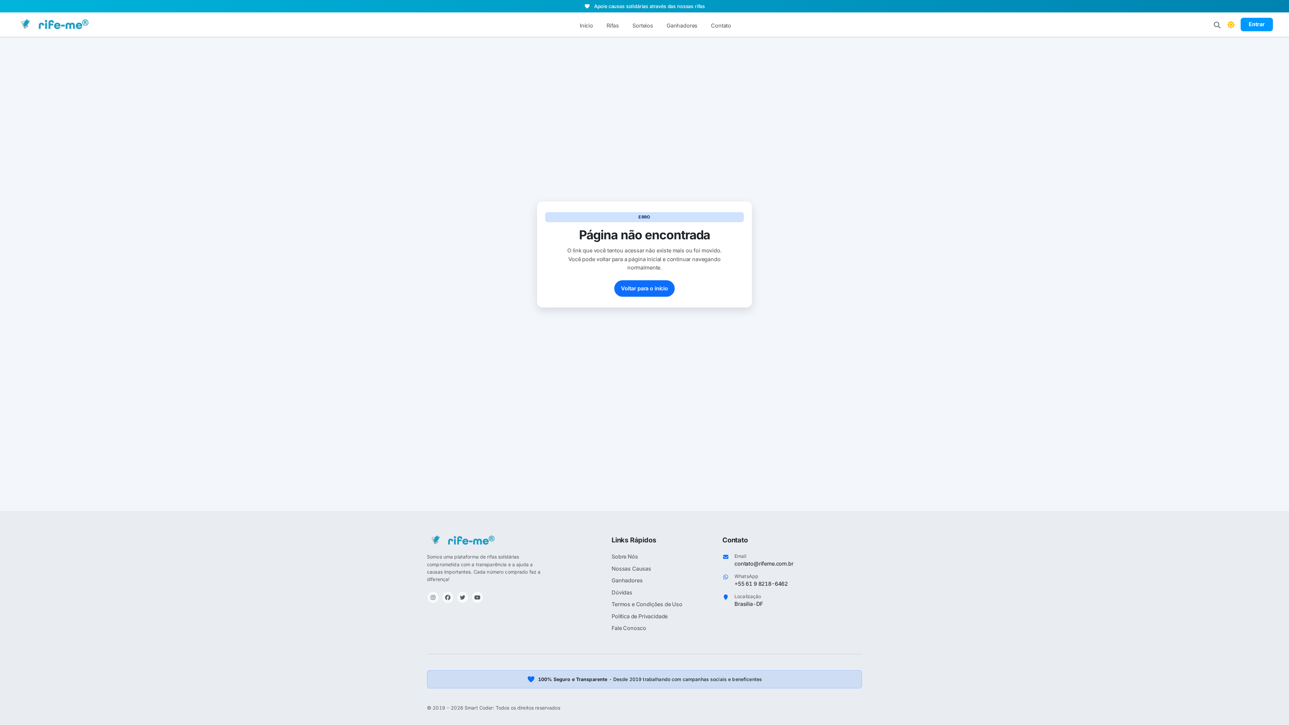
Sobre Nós (625, 556)
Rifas (613, 25)
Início (586, 25)
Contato (721, 25)
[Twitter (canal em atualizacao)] (463, 597)
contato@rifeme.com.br (764, 563)
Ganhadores (682, 25)
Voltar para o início (644, 288)
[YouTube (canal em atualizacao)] (477, 597)
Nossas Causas (631, 568)
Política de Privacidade (640, 616)
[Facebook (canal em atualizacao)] (448, 597)
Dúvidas (622, 592)
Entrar (1257, 24)
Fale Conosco (629, 628)
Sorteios (642, 25)
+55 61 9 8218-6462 (761, 583)
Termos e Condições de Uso (647, 604)
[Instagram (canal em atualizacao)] (433, 597)
